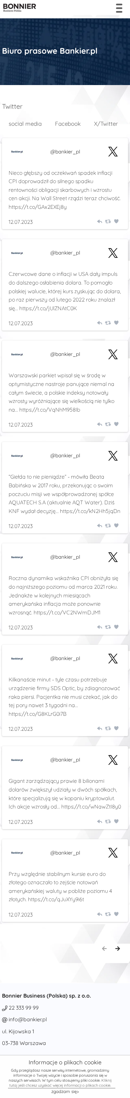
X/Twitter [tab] (106, 123)
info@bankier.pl (28, 1019)
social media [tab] (25, 123)
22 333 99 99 (24, 1007)
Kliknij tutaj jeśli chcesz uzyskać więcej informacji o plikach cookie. (60, 1083)
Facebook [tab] (68, 123)
